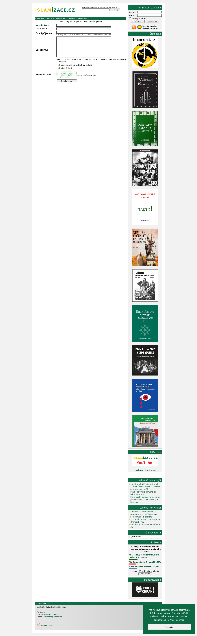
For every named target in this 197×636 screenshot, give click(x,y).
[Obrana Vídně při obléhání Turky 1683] (145, 185)
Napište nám (82, 18)
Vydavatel (71, 18)
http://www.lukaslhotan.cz (47, 614)
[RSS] (38, 625)
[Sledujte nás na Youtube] (145, 465)
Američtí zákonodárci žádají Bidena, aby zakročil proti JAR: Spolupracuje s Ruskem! (144, 514)
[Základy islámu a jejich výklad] (145, 146)
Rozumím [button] (169, 627)
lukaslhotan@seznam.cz (52, 616)
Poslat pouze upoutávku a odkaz (75, 64)
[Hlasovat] (133, 559)
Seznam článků (47, 625)
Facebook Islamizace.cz (145, 470)
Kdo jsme (40, 18)
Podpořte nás (60, 18)
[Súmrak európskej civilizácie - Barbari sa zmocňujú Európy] (145, 265)
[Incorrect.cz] (145, 67)
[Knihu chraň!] (145, 596)
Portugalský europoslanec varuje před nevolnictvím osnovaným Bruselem (145, 499)
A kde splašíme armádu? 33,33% (144, 566)
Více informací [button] (177, 620)
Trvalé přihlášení (138, 18)
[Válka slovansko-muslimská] (145, 301)
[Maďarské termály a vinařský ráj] (145, 446)
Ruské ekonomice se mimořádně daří (145, 525)
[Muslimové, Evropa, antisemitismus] (145, 411)
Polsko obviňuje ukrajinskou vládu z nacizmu (143, 493)
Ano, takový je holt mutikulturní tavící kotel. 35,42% (144, 556)
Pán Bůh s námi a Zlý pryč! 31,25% (145, 562)
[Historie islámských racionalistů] (145, 341)
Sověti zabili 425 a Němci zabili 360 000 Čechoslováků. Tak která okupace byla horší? (145, 487)
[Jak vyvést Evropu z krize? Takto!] (145, 225)
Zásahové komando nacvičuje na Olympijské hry (145, 520)
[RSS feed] (134, 28)
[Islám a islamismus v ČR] (145, 374)
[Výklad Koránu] (145, 107)
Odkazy (49, 18)
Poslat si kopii (66, 67)
